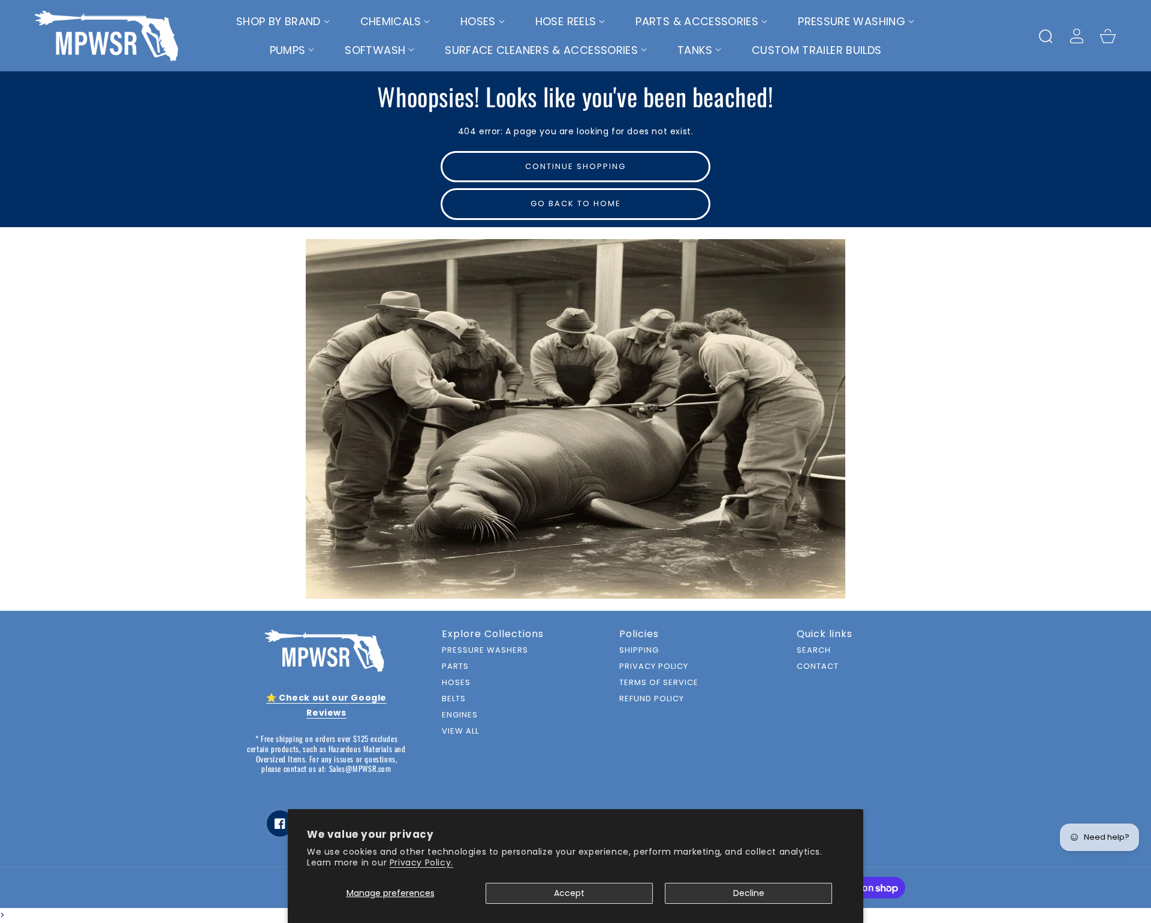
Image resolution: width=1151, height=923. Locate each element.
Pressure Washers (485, 651)
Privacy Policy (653, 667)
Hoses (456, 683)
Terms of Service (658, 683)
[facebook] (280, 823)
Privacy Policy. (421, 862)
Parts (455, 667)
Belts (454, 699)
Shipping (639, 651)
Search (814, 651)
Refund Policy (651, 699)
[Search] (1045, 36)
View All (460, 731)
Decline (748, 893)
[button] (283, 21)
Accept (569, 893)
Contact (818, 667)
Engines (460, 715)
